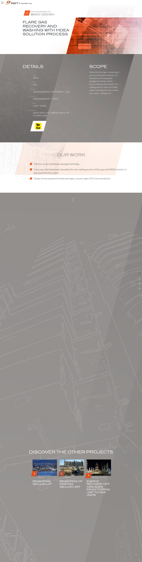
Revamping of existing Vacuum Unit (71, 484)
